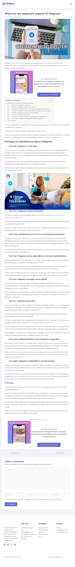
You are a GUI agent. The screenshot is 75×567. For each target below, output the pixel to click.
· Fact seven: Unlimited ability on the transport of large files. (28, 116)
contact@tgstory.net (62, 532)
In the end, (13, 120)
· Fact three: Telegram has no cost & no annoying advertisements (30, 109)
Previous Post (14, 453)
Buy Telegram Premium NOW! (49, 94)
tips (19, 17)
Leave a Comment (11, 17)
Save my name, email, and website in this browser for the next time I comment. (34, 500)
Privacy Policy (43, 534)
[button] (49, 100)
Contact (58, 527)
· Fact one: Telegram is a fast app (19, 105)
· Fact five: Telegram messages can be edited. (24, 112)
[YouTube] (15, 544)
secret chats (57, 305)
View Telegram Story (27, 532)
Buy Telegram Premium (28, 534)
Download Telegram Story (37, 419)
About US (41, 532)
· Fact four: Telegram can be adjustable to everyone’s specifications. (31, 110)
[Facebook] (4, 544)
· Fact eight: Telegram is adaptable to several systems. (26, 118)
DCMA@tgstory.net (62, 530)
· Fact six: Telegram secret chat (20, 114)
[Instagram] (11, 544)
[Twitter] (8, 544)
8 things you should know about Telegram (20, 103)
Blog (40, 536)
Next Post (61, 453)
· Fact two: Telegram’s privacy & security (22, 107)
